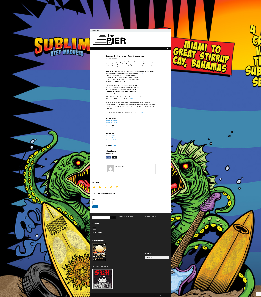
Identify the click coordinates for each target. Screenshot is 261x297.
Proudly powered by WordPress (147, 295)
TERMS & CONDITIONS (99, 235)
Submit (95, 207)
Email (94, 199)
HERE (131, 99)
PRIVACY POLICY (97, 232)
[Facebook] (100, 187)
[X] (117, 187)
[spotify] (111, 187)
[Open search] (168, 48)
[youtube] (105, 187)
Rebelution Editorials (111, 139)
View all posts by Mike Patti (122, 169)
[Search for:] (104, 217)
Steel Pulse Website (111, 128)
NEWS (95, 49)
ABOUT (95, 227)
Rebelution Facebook (111, 137)
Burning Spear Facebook (112, 122)
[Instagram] (94, 187)
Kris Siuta (113, 145)
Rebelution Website (110, 135)
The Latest (108, 53)
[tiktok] (122, 187)
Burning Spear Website (111, 120)
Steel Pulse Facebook (111, 130)
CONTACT (95, 229)
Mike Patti (115, 58)
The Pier (101, 295)
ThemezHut (166, 295)
